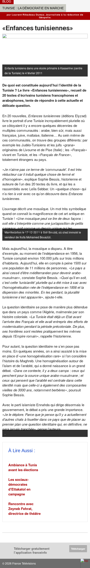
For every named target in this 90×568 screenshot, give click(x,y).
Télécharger (78, 548)
